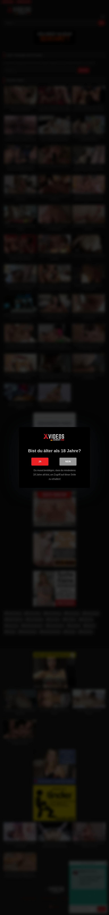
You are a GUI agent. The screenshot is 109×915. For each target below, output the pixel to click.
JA (39, 461)
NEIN (68, 461)
